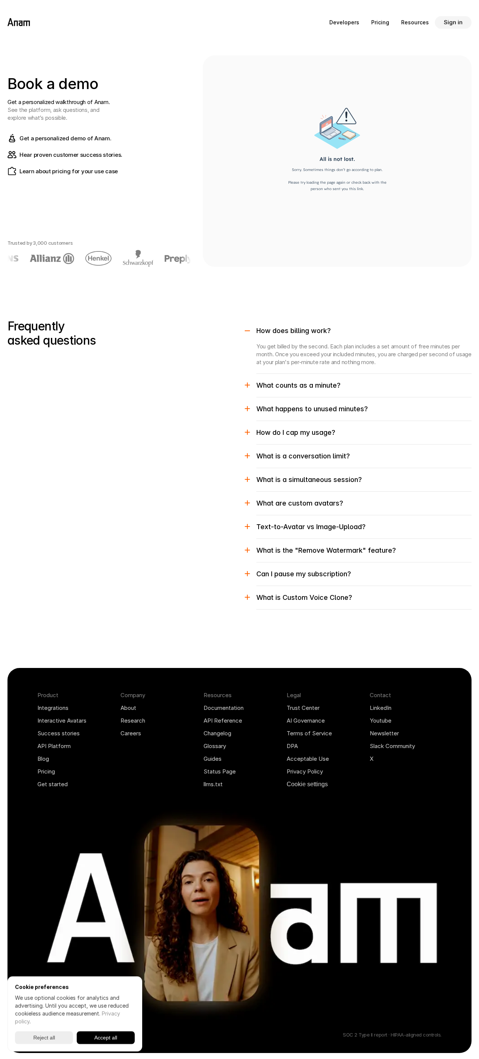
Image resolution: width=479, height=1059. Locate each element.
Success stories (58, 733)
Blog (43, 758)
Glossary (215, 746)
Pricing (46, 771)
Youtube (380, 720)
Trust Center (303, 707)
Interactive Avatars (61, 720)
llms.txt (213, 784)
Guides (213, 758)
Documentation (224, 707)
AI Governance (306, 720)
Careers (130, 733)
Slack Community (392, 746)
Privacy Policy (305, 771)
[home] (18, 22)
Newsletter (384, 733)
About (128, 707)
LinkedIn (380, 707)
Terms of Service (309, 733)
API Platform (54, 746)
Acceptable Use (308, 758)
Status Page (220, 771)
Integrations (52, 707)
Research (132, 720)
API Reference (223, 720)
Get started (52, 784)
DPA (292, 746)
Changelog (217, 733)
